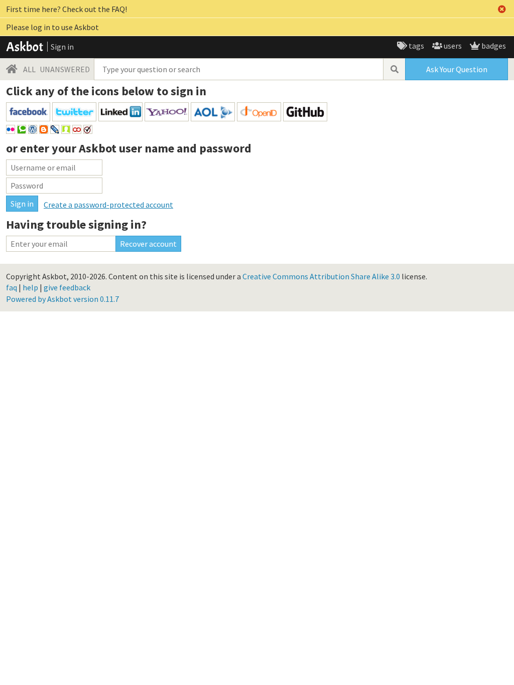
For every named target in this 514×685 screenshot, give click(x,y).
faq (11, 287)
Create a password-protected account (108, 205)
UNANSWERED (65, 69)
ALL (29, 69)
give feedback (67, 287)
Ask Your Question (456, 69)
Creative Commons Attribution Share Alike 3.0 (321, 276)
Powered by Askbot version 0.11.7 (62, 299)
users (452, 46)
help (30, 287)
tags (415, 46)
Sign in (62, 47)
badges (493, 46)
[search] (394, 69)
